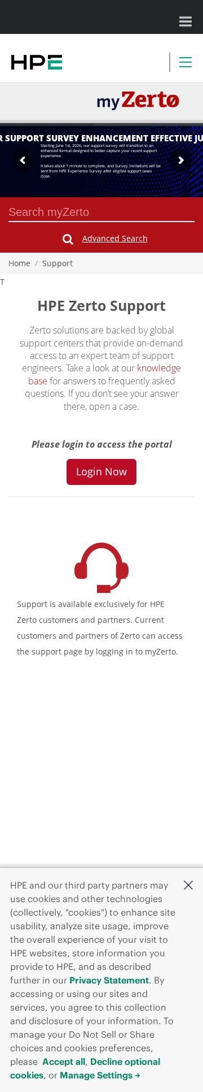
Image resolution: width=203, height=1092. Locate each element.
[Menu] (185, 62)
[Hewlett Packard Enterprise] (36, 62)
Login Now (101, 471)
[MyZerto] (138, 100)
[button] (188, 884)
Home (19, 263)
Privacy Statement (109, 980)
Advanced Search (115, 238)
